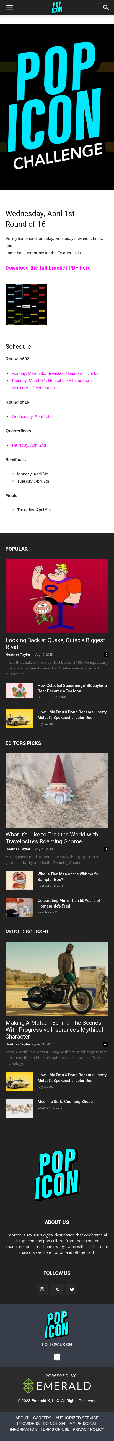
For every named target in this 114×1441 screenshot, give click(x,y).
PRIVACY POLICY (88, 1429)
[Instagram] (42, 1289)
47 (105, 1044)
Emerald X (41, 1400)
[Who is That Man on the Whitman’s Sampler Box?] (19, 880)
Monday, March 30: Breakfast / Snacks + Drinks (55, 373)
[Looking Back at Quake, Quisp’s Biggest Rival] (57, 596)
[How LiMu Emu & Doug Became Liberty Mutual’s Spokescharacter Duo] (19, 718)
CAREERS (42, 1418)
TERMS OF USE (54, 1429)
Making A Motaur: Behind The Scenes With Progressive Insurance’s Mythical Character (54, 1029)
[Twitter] (71, 1289)
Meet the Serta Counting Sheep (65, 1101)
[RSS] (57, 1289)
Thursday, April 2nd (28, 445)
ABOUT (22, 1418)
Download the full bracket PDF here (48, 268)
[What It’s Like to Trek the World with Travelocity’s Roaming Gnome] (57, 790)
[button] (106, 7)
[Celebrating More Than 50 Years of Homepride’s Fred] (19, 907)
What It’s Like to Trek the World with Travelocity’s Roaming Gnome (52, 838)
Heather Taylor (18, 654)
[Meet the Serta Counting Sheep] (19, 1108)
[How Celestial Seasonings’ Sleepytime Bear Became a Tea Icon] (19, 690)
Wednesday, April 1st (30, 416)
